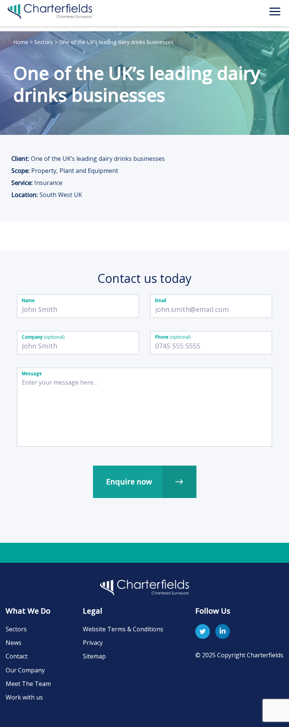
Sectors (16, 629)
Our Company (25, 670)
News (13, 642)
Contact (16, 656)
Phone (172, 337)
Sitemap (94, 656)
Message (32, 373)
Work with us (24, 697)
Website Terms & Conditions (123, 629)
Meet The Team (28, 684)
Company (43, 337)
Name (28, 300)
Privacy (93, 642)
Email (160, 300)
